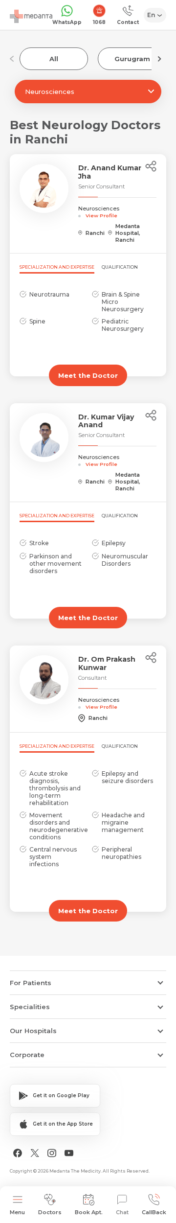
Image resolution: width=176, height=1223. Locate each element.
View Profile (101, 215)
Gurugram (132, 59)
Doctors (50, 1212)
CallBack (154, 1212)
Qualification (120, 267)
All (53, 59)
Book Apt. (89, 1212)
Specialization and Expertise (57, 267)
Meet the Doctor (88, 375)
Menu (17, 1212)
